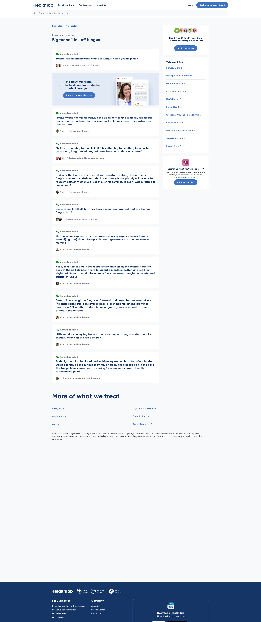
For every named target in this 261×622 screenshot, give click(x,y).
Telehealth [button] (71, 26)
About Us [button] (95, 606)
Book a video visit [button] (186, 48)
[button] (43, 5)
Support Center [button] (98, 609)
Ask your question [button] (185, 182)
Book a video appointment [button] (212, 5)
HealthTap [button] (57, 26)
